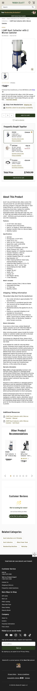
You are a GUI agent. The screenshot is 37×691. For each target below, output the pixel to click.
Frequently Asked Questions (10, 588)
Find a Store (5, 626)
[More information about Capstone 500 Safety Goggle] (10, 159)
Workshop (24, 546)
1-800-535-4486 (7, 579)
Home (3, 18)
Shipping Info (28, 104)
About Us (4, 618)
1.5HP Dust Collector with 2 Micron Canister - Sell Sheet (17, 422)
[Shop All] (3, 3)
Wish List (4, 598)
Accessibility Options (13, 678)
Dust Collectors (8, 542)
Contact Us (5, 582)
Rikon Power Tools (22, 542)
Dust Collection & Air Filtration (16, 18)
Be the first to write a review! (18, 516)
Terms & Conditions (23, 674)
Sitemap (27, 678)
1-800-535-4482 (7, 574)
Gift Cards (5, 596)
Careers (4, 621)
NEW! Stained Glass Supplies (18, 16)
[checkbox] (18, 136)
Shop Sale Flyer (6, 604)
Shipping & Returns (7, 585)
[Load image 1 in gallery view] (5, 76)
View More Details (11, 99)
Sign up (18, 648)
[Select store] (30, 3)
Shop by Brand (6, 610)
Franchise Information (8, 624)
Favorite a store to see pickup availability (19, 108)
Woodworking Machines (10, 546)
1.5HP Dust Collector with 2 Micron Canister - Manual (17, 417)
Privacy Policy (25, 651)
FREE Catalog (6, 601)
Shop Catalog (6, 607)
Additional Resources (11, 412)
